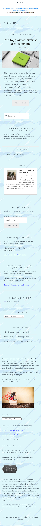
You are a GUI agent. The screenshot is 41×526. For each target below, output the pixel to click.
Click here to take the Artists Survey (19, 211)
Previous (32, 192)
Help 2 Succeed (24, 450)
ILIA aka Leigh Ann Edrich (11, 505)
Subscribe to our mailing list (13, 216)
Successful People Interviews (14, 154)
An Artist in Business (20, 35)
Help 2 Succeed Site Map (10, 439)
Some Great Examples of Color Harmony (18, 341)
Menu (21, 2)
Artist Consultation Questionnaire (15, 255)
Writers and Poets (25, 134)
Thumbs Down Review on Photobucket (17, 332)
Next (34, 192)
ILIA (29, 453)
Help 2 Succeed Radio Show (11, 446)
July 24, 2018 (20, 47)
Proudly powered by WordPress (14, 517)
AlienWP (20, 520)
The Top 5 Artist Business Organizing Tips (20, 42)
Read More (21, 104)
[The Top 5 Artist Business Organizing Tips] (20, 68)
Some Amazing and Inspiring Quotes (16, 337)
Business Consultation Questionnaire (16, 285)
